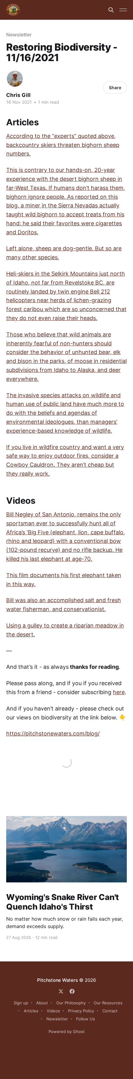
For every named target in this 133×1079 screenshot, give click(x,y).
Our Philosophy (71, 1002)
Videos (53, 1010)
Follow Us (85, 1018)
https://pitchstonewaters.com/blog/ (53, 733)
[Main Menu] (123, 10)
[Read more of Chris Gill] (15, 78)
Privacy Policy (81, 1010)
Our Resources (108, 1002)
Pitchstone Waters (57, 980)
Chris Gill (18, 95)
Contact (110, 1010)
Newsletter (19, 34)
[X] (60, 991)
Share (115, 87)
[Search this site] (111, 10)
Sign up (21, 1002)
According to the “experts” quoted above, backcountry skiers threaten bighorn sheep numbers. (62, 145)
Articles (31, 1010)
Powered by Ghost (67, 1031)
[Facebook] (72, 991)
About (42, 1002)
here (119, 692)
